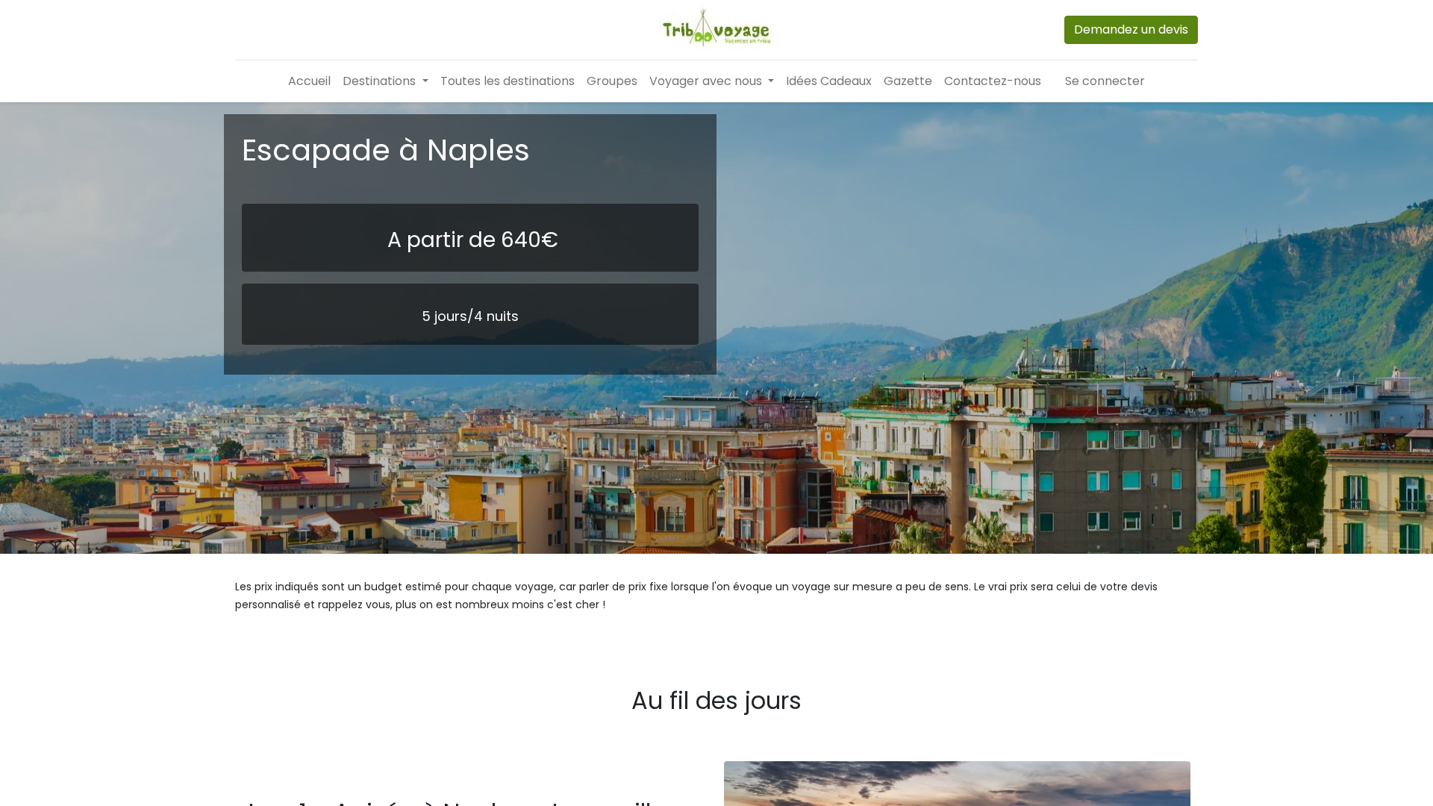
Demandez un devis (1131, 29)
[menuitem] (309, 81)
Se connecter (1105, 81)
